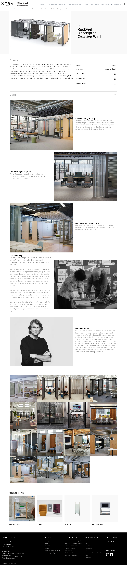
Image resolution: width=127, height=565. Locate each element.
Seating (47, 541)
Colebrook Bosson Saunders (94, 553)
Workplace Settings (70, 555)
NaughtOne (89, 548)
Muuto (87, 555)
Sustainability (69, 550)
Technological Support (51, 553)
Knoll (79, 26)
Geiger (87, 546)
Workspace (48, 546)
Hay (87, 550)
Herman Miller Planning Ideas (74, 541)
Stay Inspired (110, 551)
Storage (47, 548)
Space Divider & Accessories (22, 9)
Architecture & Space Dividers (41, 9)
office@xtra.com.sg (8, 546)
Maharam (88, 558)
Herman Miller (90, 541)
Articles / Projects (70, 548)
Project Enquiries (112, 538)
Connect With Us (6, 542)
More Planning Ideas (71, 546)
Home (11, 9)
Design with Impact (70, 553)
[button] (46, 4)
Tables (46, 543)
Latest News (110, 542)
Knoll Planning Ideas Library (73, 543)
